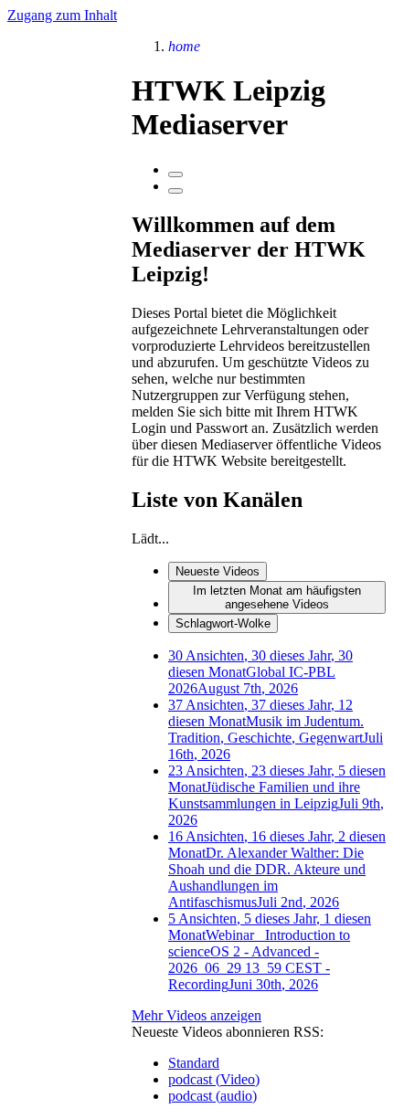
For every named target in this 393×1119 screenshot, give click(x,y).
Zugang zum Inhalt (62, 15)
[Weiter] (175, 191)
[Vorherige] (175, 174)
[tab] (277, 571)
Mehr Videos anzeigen (196, 1015)
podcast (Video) (214, 1079)
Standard (193, 1063)
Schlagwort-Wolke (223, 623)
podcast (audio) (212, 1095)
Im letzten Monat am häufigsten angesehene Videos (277, 597)
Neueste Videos (217, 571)
